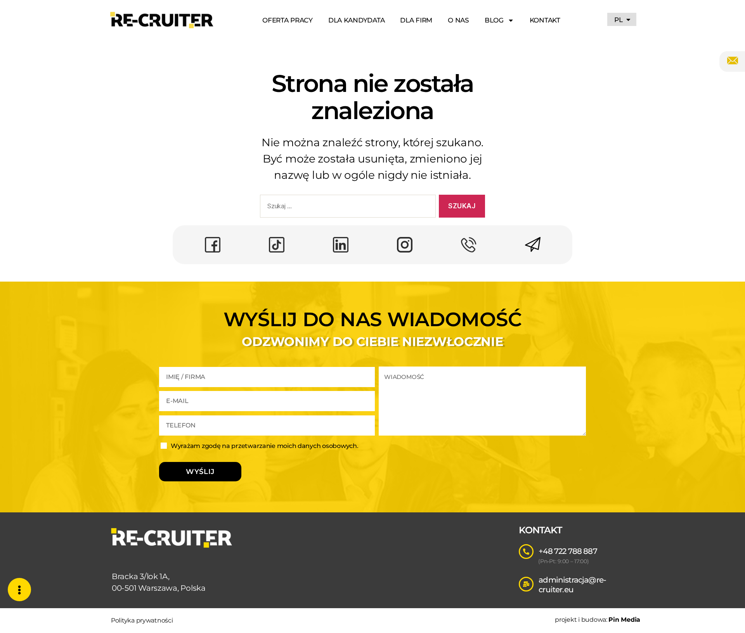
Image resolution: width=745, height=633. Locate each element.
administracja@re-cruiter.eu (572, 584)
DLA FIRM (416, 20)
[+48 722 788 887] (526, 551)
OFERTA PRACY (287, 20)
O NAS (458, 20)
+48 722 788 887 (568, 551)
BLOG (494, 20)
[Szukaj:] (346, 208)
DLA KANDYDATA (356, 20)
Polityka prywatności (142, 620)
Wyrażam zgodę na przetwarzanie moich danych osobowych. (264, 446)
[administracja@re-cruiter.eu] (526, 584)
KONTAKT (545, 20)
